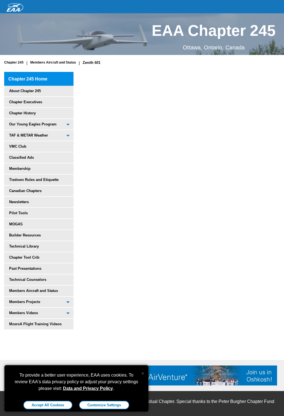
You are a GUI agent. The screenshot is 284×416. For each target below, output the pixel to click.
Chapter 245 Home (27, 79)
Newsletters (19, 202)
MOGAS (16, 224)
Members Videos (23, 313)
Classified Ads (21, 157)
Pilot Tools (18, 213)
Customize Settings (104, 405)
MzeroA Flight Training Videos (35, 324)
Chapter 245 (14, 62)
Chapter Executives (25, 102)
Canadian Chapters (25, 191)
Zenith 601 (91, 62)
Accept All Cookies (48, 405)
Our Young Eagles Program (33, 124)
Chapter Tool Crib (24, 257)
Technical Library (24, 246)
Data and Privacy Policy (88, 388)
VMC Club (17, 146)
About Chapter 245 (25, 91)
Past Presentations (25, 268)
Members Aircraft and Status (53, 62)
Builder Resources (25, 235)
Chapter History (22, 113)
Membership (20, 169)
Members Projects (24, 302)
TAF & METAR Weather (28, 135)
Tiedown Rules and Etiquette (34, 180)
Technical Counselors (27, 280)
